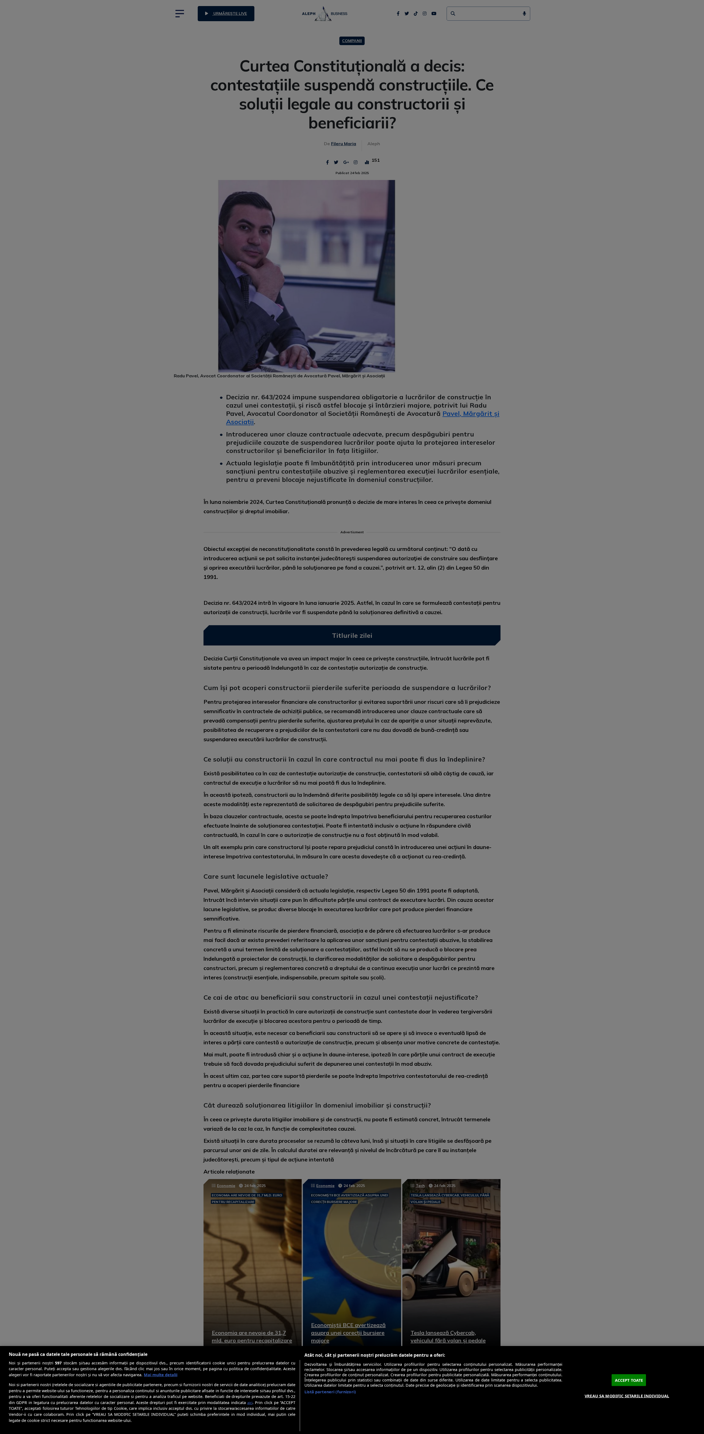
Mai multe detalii (160, 1374)
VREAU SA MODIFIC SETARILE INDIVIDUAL (627, 1395)
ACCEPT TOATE (629, 1380)
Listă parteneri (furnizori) (330, 1391)
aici (249, 1402)
